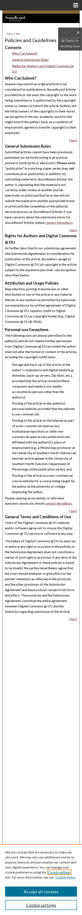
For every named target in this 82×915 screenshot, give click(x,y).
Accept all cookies (41, 891)
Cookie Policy (66, 877)
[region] (41, 879)
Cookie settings (59, 872)
